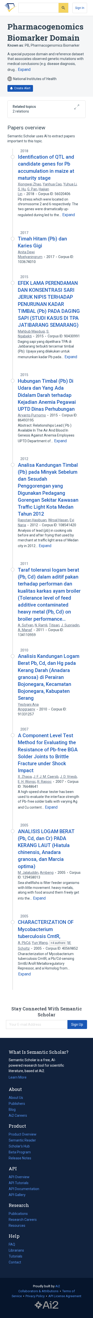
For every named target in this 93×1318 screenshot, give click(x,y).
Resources (17, 1226)
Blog (14, 1110)
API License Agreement (64, 1296)
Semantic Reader (22, 1140)
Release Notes (20, 1158)
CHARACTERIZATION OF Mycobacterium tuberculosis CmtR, (46, 929)
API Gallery (17, 1195)
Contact (15, 1262)
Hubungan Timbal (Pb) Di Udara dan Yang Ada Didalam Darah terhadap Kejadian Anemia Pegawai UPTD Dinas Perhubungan (47, 395)
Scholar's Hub (19, 1146)
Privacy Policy (35, 1296)
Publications (18, 1214)
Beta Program (20, 1152)
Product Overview (22, 1134)
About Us (16, 1098)
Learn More (18, 1077)
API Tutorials (19, 1183)
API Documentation (24, 1189)
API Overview (19, 1177)
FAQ (12, 1244)
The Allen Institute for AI (46, 1305)
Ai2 (57, 1286)
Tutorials (15, 1256)
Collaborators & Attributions (38, 1291)
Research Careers (23, 1220)
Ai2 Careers (18, 1115)
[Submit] (63, 8)
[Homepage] (9, 8)
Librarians (16, 1250)
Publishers (17, 1104)
